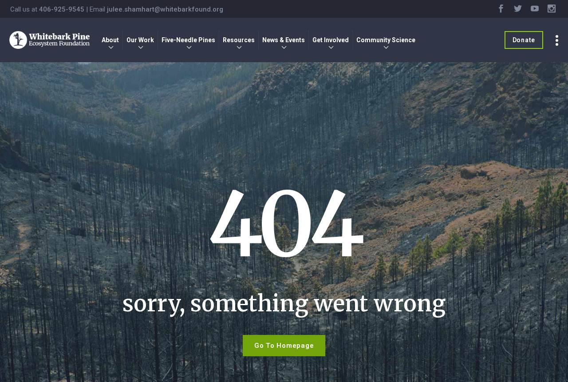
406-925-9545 (61, 9)
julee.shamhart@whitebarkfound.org (165, 9)
